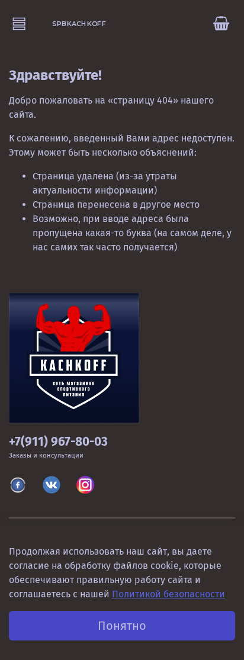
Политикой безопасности (168, 594)
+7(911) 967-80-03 (58, 441)
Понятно (122, 626)
